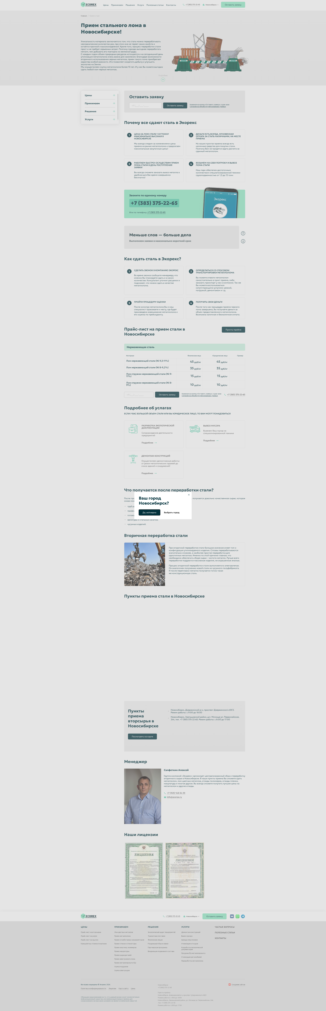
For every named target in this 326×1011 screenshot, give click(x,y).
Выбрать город (171, 512)
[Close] (189, 495)
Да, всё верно (149, 512)
